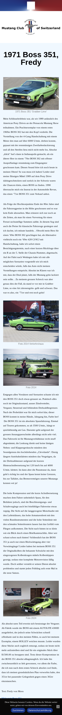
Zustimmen (18, 710)
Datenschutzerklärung (39, 710)
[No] (58, 706)
